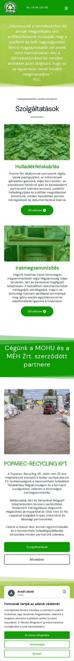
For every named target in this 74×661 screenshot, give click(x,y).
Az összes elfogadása (37, 635)
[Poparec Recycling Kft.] (10, 7)
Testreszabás (37, 644)
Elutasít (37, 653)
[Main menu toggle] (66, 8)
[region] (37, 629)
